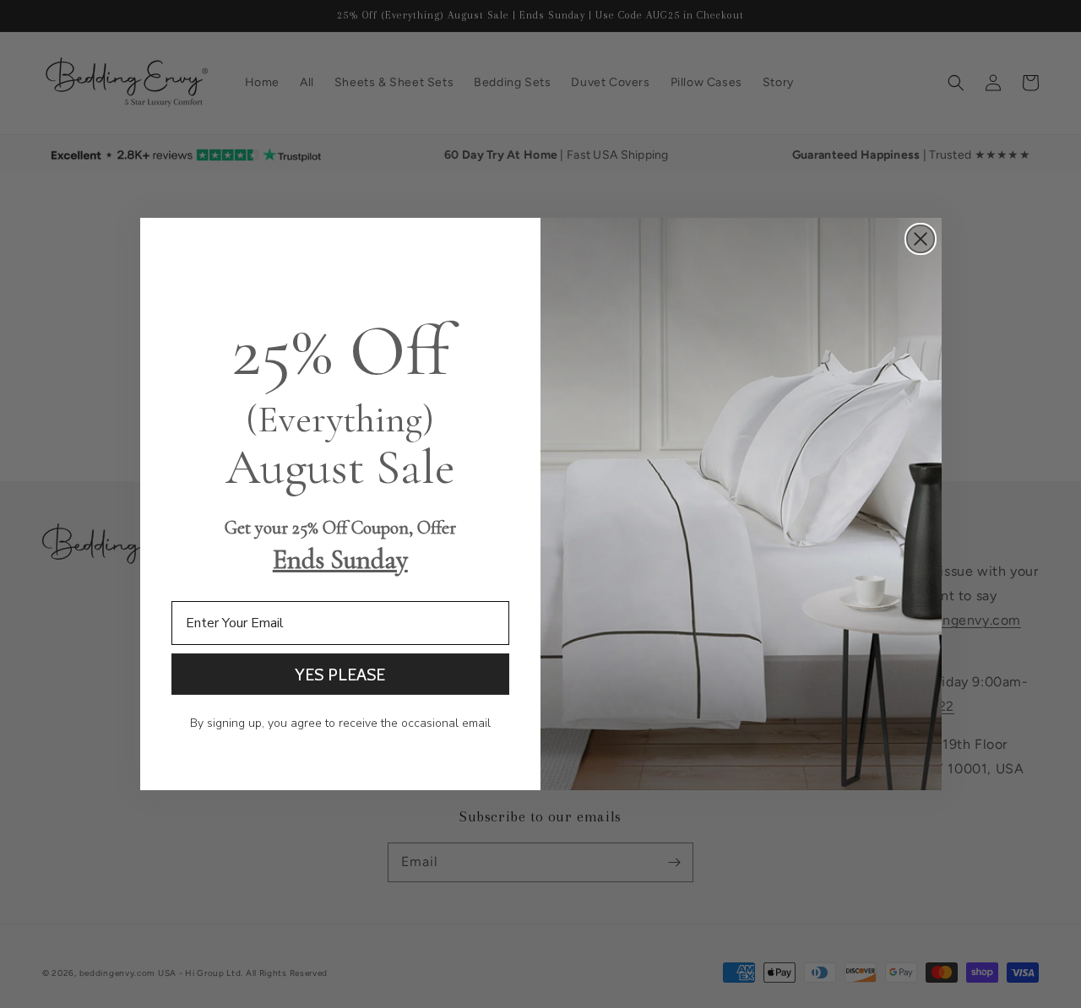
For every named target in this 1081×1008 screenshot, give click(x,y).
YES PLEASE (340, 674)
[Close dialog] (920, 239)
